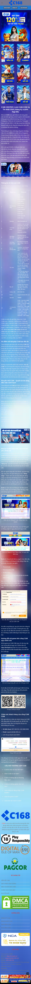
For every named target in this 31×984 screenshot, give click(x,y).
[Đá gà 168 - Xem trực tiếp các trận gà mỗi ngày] (7, 73)
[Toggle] (2, 770)
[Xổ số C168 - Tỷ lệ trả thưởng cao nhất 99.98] (23, 94)
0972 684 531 (10, 960)
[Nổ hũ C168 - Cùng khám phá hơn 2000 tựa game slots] (23, 73)
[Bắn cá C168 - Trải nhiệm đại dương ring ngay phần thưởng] (7, 53)
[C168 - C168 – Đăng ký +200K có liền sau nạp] (15, 3)
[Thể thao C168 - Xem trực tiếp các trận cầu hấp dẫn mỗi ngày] (7, 94)
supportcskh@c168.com (12, 958)
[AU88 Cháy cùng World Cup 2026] (15, 981)
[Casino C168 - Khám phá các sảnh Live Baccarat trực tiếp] (23, 53)
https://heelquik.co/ (22, 221)
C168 (7, 115)
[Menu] (2, 3)
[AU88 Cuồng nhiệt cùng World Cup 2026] (15, 976)
